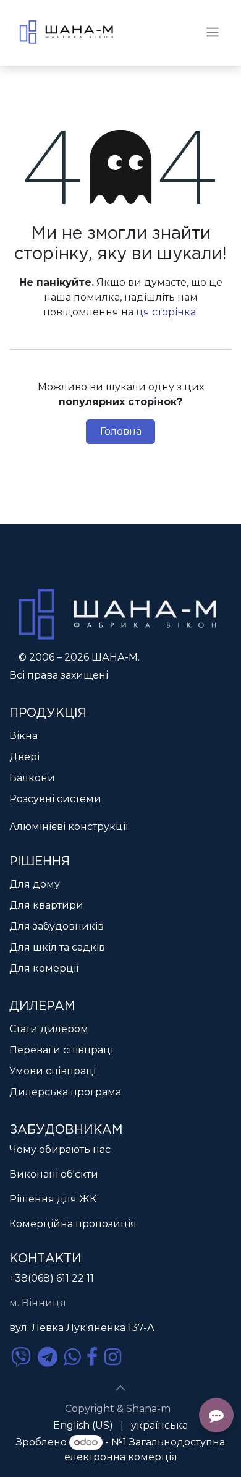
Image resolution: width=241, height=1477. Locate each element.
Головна (121, 431)
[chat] (21, 1357)
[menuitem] (83, 1425)
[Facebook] (92, 1357)
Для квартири (46, 905)
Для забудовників (56, 926)
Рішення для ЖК (52, 1199)
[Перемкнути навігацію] (212, 32)
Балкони (32, 778)
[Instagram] (112, 1357)
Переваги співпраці (61, 1050)
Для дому (34, 884)
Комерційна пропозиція (73, 1224)
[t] (47, 1357)
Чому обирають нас (60, 1149)
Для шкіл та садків (57, 947)
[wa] (72, 1357)
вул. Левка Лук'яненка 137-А (81, 1328)
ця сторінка (166, 312)
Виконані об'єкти (53, 1174)
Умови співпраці (52, 1071)
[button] (120, 1388)
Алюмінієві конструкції (68, 827)
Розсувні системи (55, 799)
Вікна (23, 736)
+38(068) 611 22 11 (51, 1278)
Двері (24, 757)
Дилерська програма (65, 1092)
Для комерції (43, 968)
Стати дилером (48, 1029)
